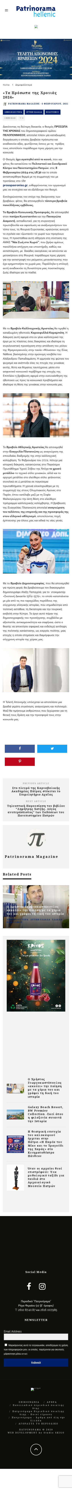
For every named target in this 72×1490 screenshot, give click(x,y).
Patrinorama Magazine (24, 103)
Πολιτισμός (52, 112)
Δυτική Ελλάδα (34, 112)
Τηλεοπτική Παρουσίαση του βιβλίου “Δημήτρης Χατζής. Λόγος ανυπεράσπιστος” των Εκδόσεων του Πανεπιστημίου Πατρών (36, 810)
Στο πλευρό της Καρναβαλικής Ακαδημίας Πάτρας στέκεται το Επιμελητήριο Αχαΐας (36, 791)
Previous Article (36, 783)
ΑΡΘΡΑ (52, 1402)
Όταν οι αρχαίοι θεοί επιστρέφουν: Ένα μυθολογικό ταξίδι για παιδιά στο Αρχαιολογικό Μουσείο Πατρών (46, 1177)
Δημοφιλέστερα (13, 112)
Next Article (36, 801)
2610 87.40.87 (26, 1309)
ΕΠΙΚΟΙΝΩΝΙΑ (29, 1402)
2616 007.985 (48, 1309)
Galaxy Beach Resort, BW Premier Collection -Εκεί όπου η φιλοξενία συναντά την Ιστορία (45, 1114)
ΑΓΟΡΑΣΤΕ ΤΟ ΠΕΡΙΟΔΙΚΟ (38, 1423)
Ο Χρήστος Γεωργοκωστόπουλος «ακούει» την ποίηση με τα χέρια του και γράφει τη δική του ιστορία (45, 1088)
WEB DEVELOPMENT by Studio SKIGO (36, 1432)
